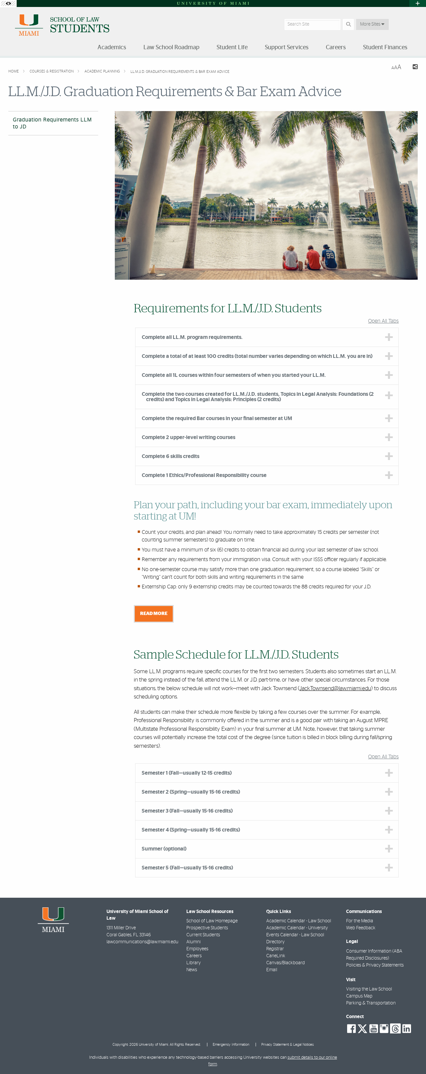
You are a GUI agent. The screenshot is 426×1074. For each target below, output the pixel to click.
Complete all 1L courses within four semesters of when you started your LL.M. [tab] (234, 375)
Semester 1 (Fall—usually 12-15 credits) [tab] (187, 773)
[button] (411, 1055)
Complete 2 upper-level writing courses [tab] (188, 437)
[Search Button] (348, 24)
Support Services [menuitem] (287, 48)
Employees (197, 949)
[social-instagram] (384, 1029)
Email (271, 970)
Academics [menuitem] (112, 48)
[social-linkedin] (406, 1029)
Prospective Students (207, 928)
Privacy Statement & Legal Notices (287, 1044)
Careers (194, 956)
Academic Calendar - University (297, 928)
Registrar (275, 949)
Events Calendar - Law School (295, 935)
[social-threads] (395, 1028)
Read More (153, 613)
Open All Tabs (383, 321)
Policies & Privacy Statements (375, 965)
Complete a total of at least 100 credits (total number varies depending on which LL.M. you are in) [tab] (257, 356)
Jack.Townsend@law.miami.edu (335, 688)
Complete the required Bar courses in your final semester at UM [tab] (217, 418)
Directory (275, 942)
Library (193, 963)
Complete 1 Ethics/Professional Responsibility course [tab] (204, 475)
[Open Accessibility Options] (8, 3)
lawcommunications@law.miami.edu (142, 942)
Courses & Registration (52, 71)
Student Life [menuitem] (232, 48)
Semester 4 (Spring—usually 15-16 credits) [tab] (191, 830)
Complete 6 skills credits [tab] (170, 456)
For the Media (359, 921)
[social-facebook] (351, 1029)
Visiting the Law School (369, 989)
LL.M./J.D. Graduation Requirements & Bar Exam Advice (179, 72)
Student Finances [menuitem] (385, 48)
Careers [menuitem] (336, 48)
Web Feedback (360, 928)
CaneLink (275, 956)
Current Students (203, 935)
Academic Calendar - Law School (298, 921)
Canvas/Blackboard (285, 963)
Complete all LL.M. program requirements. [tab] (192, 337)
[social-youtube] (373, 1029)
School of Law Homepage (212, 921)
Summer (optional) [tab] (164, 848)
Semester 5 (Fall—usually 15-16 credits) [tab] (187, 867)
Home (14, 71)
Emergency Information (231, 1044)
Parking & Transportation (371, 1003)
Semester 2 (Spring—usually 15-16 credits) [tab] (191, 792)
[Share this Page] (412, 67)
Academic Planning (103, 71)
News (191, 970)
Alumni (193, 942)
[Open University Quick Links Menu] (417, 3)
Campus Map (359, 996)
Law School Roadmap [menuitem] (171, 48)
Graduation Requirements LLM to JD (52, 123)
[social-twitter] (362, 1028)
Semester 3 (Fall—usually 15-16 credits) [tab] (187, 811)
